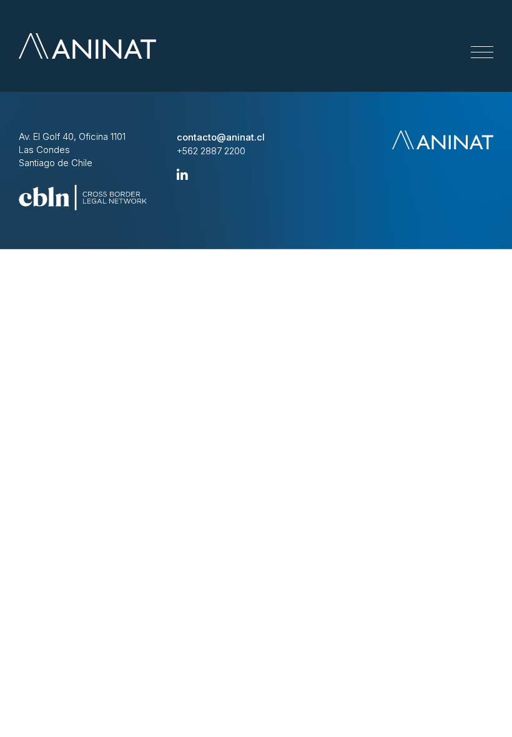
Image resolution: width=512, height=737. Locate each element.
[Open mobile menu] (482, 52)
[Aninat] (87, 46)
